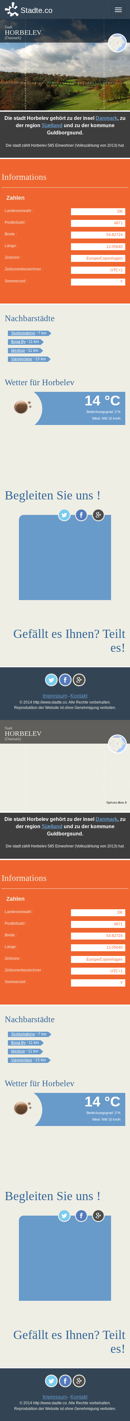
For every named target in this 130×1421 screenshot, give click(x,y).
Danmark (106, 118)
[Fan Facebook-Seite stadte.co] (81, 515)
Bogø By (18, 341)
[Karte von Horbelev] (117, 42)
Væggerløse (21, 359)
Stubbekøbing (23, 333)
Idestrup (18, 350)
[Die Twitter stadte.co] (64, 515)
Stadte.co (36, 10)
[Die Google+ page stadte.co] (98, 515)
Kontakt (78, 696)
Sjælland (52, 125)
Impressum (55, 696)
